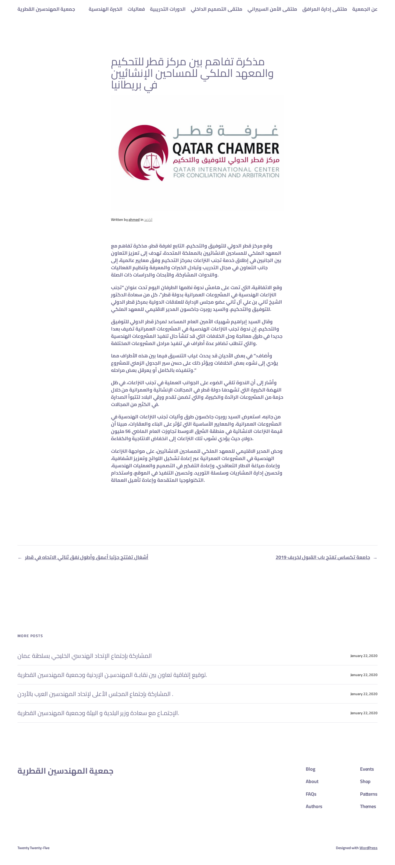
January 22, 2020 (364, 655)
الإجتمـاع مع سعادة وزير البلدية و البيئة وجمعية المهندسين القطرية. (98, 713)
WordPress (369, 847)
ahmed (134, 219)
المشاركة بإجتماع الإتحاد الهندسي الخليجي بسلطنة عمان (84, 656)
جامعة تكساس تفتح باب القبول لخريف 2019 (323, 557)
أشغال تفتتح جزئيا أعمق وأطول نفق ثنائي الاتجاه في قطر (86, 557)
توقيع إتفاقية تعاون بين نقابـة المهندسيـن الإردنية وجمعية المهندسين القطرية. (112, 675)
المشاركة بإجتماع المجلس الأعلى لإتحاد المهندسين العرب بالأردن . (95, 694)
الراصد (148, 219)
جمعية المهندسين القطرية (46, 9)
